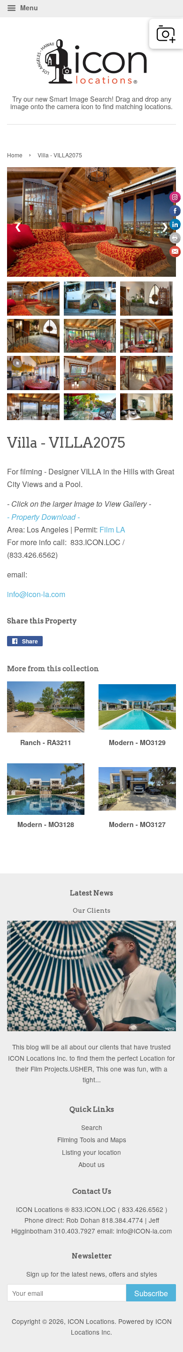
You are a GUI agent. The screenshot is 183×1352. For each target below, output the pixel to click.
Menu (28, 7)
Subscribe (151, 1293)
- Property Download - (43, 516)
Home (15, 155)
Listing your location (91, 1152)
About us (91, 1164)
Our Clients (91, 910)
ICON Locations (91, 1321)
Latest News (91, 893)
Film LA (114, 529)
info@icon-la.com (36, 594)
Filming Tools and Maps (91, 1139)
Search (91, 1127)
